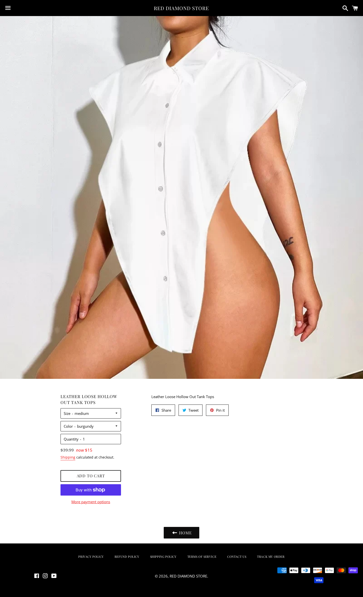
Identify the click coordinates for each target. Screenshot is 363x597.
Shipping (67, 457)
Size (67, 413)
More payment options (90, 501)
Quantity (71, 439)
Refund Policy (127, 556)
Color (68, 426)
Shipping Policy (163, 556)
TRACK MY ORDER (270, 556)
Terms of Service (202, 556)
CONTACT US (236, 556)
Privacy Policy (90, 556)
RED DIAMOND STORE (181, 8)
